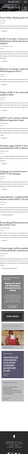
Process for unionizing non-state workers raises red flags (10, 364)
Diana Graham (7, 347)
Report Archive (13, 316)
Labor (4, 353)
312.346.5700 (10, 447)
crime (7, 268)
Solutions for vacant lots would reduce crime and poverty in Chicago (13, 286)
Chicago (4, 268)
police (10, 268)
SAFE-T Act (5, 31)
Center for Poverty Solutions (11, 277)
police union (5, 215)
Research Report (6, 279)
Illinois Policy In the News (10, 382)
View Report (12, 307)
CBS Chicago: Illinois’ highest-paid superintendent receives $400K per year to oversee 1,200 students (12, 390)
